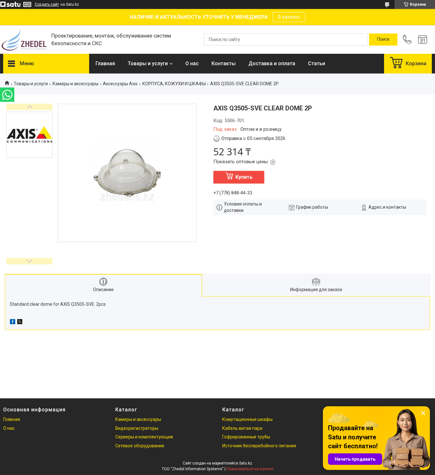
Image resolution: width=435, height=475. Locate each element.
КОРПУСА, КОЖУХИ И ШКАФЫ (174, 83)
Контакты (223, 63)
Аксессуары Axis (120, 83)
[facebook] (12, 322)
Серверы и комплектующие (144, 436)
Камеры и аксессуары (75, 83)
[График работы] (422, 39)
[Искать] (383, 39)
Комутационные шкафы (247, 419)
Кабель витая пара (242, 428)
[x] (19, 322)
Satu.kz (245, 463)
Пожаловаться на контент (250, 469)
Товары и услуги (148, 63)
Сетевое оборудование (139, 445)
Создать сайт (47, 4)
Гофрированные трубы (246, 436)
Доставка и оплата (271, 63)
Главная (105, 63)
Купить (244, 177)
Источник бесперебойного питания (259, 445)
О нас (192, 63)
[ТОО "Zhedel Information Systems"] (24, 40)
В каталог (289, 17)
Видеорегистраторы (136, 428)
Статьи (316, 63)
